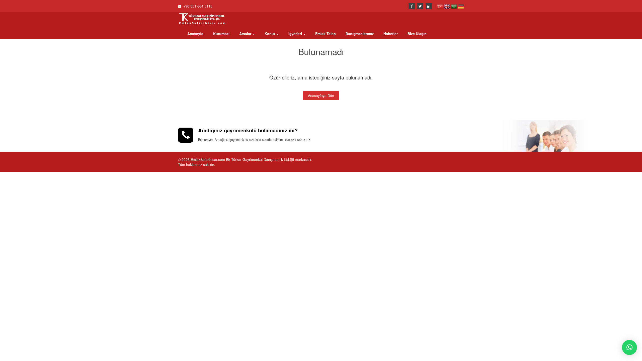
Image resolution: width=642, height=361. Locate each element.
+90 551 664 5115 (197, 6)
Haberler (390, 33)
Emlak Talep (325, 33)
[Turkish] (440, 6)
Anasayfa (195, 33)
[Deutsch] (461, 6)
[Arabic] (454, 6)
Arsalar (245, 33)
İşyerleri (295, 33)
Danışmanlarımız (360, 33)
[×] (629, 347)
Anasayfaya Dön (321, 95)
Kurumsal (221, 33)
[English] (447, 6)
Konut (270, 33)
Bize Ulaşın (417, 33)
